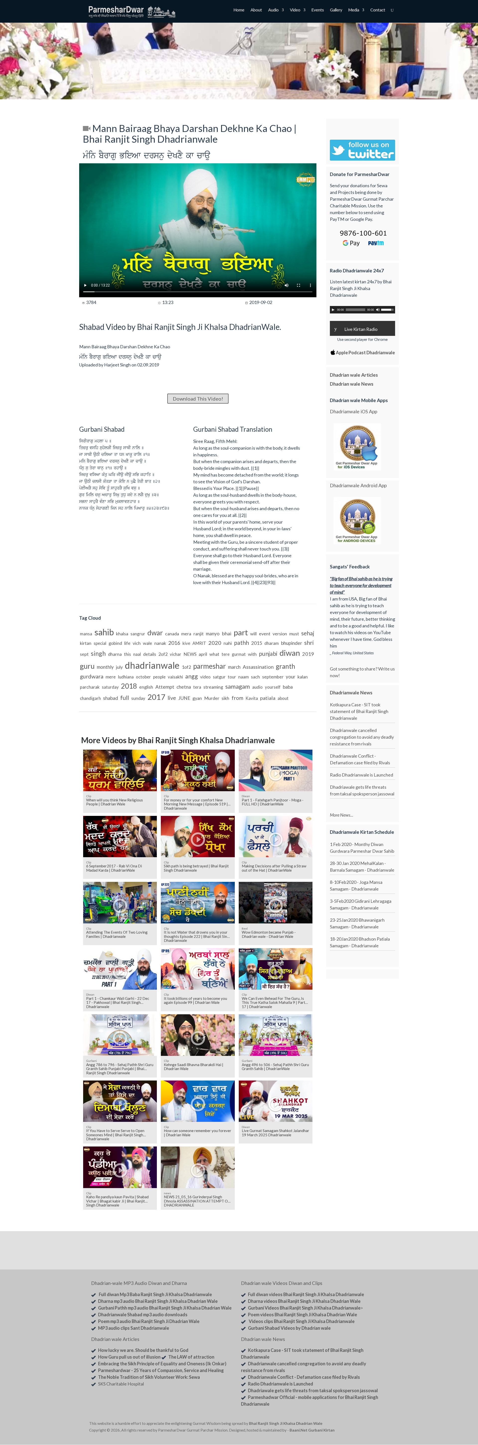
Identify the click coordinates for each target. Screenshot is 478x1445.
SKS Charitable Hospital (121, 1383)
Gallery (336, 10)
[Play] (333, 310)
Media (353, 10)
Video (295, 10)
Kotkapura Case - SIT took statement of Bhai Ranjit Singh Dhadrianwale (359, 711)
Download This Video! (198, 399)
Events (317, 10)
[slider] (388, 309)
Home (239, 10)
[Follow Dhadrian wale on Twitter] (376, 1424)
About (256, 10)
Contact (377, 10)
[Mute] (378, 310)
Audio (273, 10)
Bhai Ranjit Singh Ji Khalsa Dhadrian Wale (285, 1423)
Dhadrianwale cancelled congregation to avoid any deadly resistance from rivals (362, 736)
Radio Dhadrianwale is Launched (361, 775)
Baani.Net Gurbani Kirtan (312, 1430)
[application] (362, 309)
